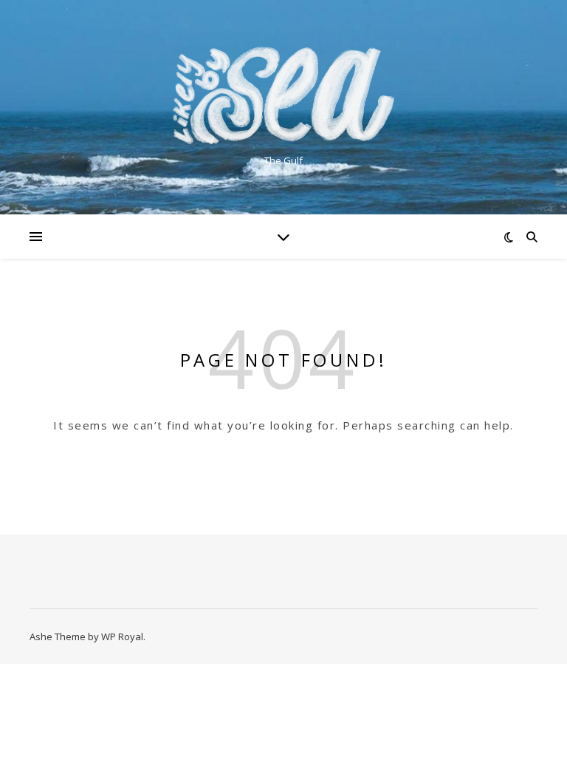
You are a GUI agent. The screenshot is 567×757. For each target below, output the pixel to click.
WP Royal (122, 636)
